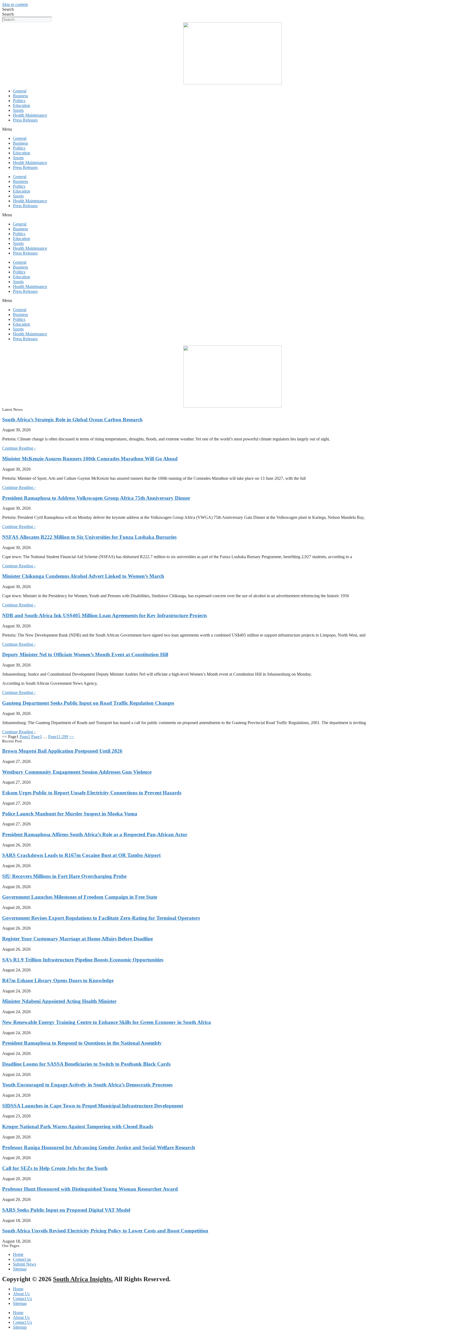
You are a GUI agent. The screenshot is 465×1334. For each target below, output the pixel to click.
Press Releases (25, 120)
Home (18, 1289)
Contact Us (22, 1298)
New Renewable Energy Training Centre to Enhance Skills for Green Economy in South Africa (106, 1022)
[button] (232, 129)
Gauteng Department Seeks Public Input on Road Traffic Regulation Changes (88, 703)
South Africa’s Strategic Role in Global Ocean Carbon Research (72, 419)
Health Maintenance (30, 115)
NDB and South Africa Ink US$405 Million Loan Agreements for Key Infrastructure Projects (104, 615)
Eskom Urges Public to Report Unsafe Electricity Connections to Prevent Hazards (91, 792)
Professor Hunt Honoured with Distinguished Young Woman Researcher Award (90, 1189)
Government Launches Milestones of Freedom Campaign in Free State (79, 897)
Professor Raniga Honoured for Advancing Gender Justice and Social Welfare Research (98, 1147)
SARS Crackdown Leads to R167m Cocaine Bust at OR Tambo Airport (81, 855)
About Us (21, 1293)
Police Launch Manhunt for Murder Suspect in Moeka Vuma (69, 814)
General (19, 91)
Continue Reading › (19, 448)
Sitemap (20, 1303)
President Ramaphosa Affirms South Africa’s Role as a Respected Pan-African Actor (94, 834)
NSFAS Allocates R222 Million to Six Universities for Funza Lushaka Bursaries (89, 537)
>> (71, 736)
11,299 (58, 736)
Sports (18, 110)
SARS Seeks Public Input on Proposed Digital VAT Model (66, 1210)
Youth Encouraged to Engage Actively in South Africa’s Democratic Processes (87, 1085)
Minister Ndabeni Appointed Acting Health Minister (59, 1001)
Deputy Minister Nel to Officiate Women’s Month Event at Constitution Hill (85, 654)
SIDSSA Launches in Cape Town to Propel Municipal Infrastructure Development (92, 1106)
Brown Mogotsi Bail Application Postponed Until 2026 (62, 751)
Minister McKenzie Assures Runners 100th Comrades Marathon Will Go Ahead (90, 458)
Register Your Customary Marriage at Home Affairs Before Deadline (77, 939)
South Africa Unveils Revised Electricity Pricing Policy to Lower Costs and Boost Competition (105, 1231)
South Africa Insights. (83, 1279)
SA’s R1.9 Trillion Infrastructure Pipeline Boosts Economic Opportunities (82, 960)
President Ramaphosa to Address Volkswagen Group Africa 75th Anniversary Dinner (96, 498)
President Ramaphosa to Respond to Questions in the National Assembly (82, 1043)
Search (8, 9)
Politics (19, 100)
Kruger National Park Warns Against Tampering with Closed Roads (77, 1126)
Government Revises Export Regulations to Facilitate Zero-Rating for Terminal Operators (101, 918)
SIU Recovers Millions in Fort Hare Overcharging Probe (64, 876)
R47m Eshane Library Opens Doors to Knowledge (58, 980)
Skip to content (15, 4)
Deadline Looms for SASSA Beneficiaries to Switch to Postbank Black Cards (86, 1064)
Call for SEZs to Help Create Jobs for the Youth (55, 1168)
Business (20, 95)
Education (21, 105)
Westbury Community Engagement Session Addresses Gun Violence (77, 772)
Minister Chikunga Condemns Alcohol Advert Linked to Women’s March (83, 576)
